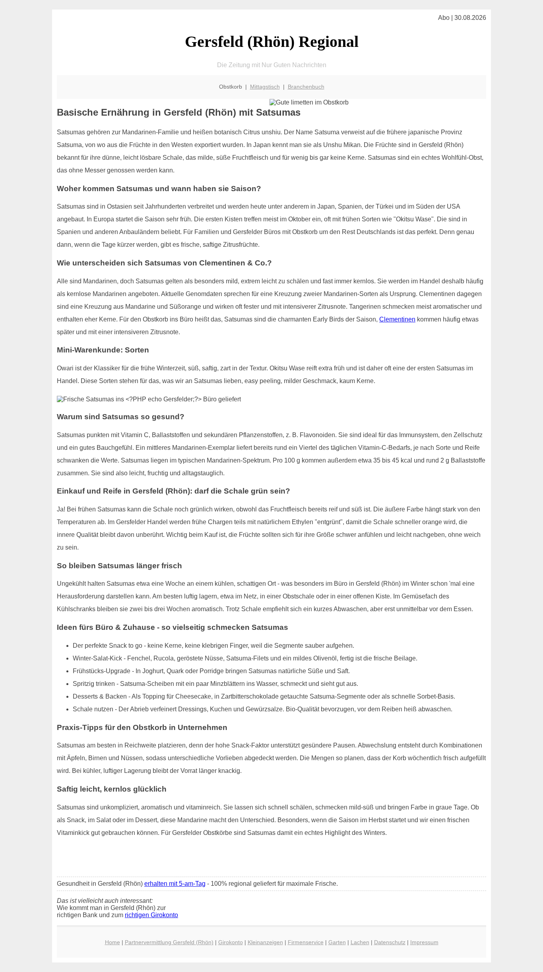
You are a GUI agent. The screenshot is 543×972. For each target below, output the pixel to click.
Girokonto (230, 942)
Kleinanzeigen (265, 942)
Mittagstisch (265, 86)
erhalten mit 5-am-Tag (175, 883)
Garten (337, 942)
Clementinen (397, 319)
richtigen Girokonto (151, 915)
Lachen (360, 942)
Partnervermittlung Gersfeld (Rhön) (169, 942)
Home (112, 942)
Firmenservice (306, 942)
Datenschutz (389, 942)
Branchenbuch (306, 86)
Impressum (424, 942)
